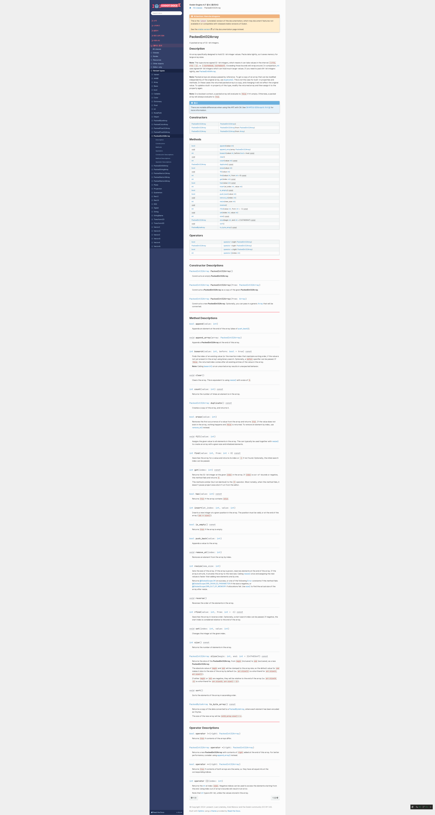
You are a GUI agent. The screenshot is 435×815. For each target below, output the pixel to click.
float (156, 105)
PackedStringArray (161, 169)
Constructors (160, 143)
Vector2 (157, 227)
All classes (157, 49)
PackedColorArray (161, 124)
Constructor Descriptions (164, 154)
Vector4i (157, 246)
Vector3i (157, 239)
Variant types (159, 71)
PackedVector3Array (162, 177)
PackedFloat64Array (162, 132)
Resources (157, 60)
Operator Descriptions (163, 162)
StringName (158, 216)
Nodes (155, 56)
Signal (156, 208)
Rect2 (156, 196)
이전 (194, 798)
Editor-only (157, 67)
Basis (156, 86)
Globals (156, 53)
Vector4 (157, 242)
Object (156, 117)
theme (214, 811)
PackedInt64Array (161, 166)
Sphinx (201, 811)
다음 (274, 798)
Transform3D (159, 223)
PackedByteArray (160, 121)
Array (156, 82)
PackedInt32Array (162, 136)
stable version (204, 29)
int (155, 109)
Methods (159, 147)
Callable (157, 94)
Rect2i (156, 200)
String (156, 212)
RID (155, 204)
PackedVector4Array (162, 181)
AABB (156, 78)
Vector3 (157, 235)
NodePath (158, 113)
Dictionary (158, 101)
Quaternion (158, 193)
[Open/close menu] (151, 53)
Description (160, 140)
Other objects (158, 64)
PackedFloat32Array (162, 128)
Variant (156, 75)
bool (155, 90)
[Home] (190, 8)
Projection (158, 189)
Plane (156, 185)
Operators (159, 151)
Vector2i (157, 231)
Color (156, 98)
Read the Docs (234, 811)
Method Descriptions (163, 158)
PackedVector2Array (162, 173)
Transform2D (159, 219)
